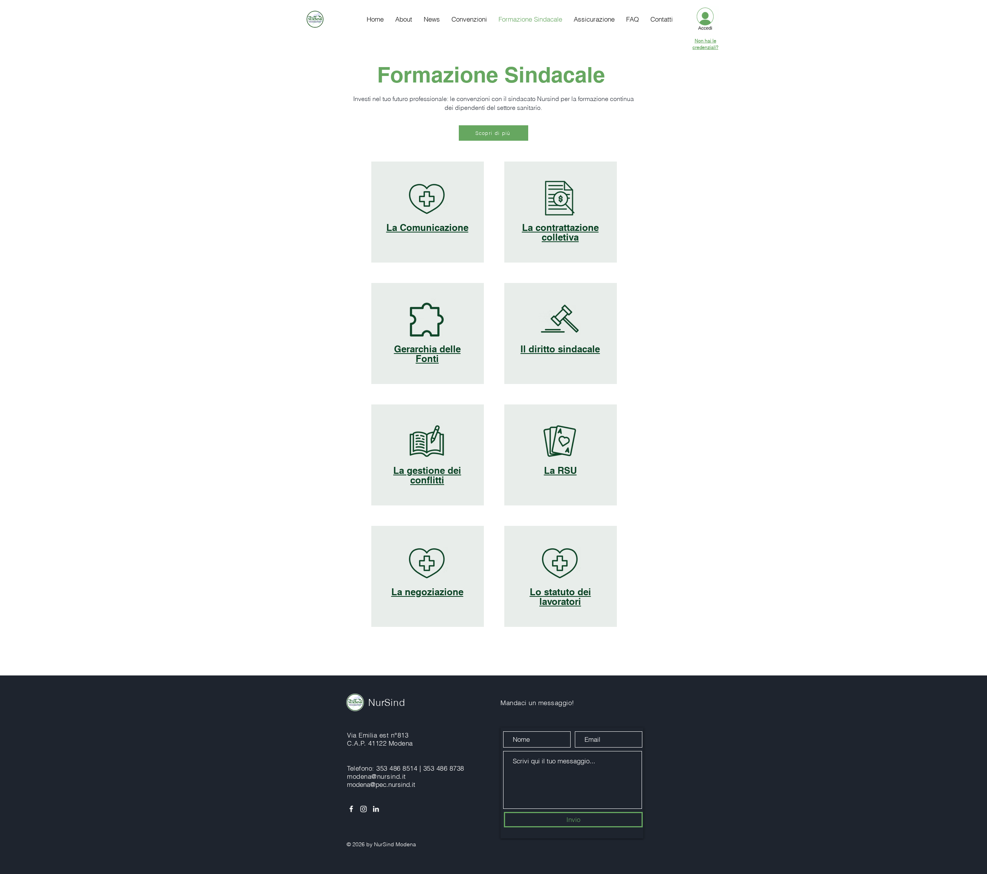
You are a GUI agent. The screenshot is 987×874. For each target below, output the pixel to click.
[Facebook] (351, 809)
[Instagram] (363, 809)
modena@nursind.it (376, 776)
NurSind (386, 702)
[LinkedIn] (376, 809)
